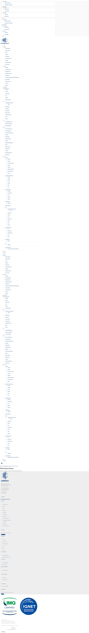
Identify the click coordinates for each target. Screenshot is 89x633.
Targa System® (7, 93)
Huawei (9, 385)
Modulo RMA (6, 16)
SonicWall (9, 202)
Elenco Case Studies (8, 2)
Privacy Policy (13, 627)
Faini (8, 236)
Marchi (4, 156)
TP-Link (9, 381)
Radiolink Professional (8, 152)
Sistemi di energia (8, 247)
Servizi (6, 52)
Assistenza (4, 12)
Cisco (8, 216)
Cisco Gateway (7, 110)
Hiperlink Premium (8, 69)
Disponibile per (4, 586)
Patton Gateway (7, 112)
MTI (8, 228)
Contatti (4, 252)
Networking (5, 295)
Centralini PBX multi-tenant (9, 102)
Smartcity (6, 134)
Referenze (6, 54)
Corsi (4, 459)
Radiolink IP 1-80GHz (8, 73)
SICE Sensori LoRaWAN (8, 123)
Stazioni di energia (8, 81)
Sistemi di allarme (8, 205)
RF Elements (9, 230)
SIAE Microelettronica (11, 377)
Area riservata (5, 7)
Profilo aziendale (7, 48)
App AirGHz (4, 6)
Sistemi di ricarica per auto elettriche (13, 248)
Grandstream (9, 218)
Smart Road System (8, 130)
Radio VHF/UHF (7, 239)
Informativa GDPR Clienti (11, 629)
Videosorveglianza (6, 88)
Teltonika (9, 375)
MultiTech (9, 244)
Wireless (6, 157)
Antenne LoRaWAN (8, 125)
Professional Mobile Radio (9, 142)
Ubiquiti (6, 97)
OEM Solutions (7, 148)
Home (4, 45)
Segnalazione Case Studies (8, 4)
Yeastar (9, 104)
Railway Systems (7, 146)
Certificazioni (7, 56)
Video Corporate (7, 50)
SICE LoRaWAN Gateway (8, 121)
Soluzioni (6, 60)
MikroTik (9, 161)
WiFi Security (7, 154)
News (3, 17)
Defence (6, 140)
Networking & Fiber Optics (9, 175)
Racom (9, 240)
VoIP (4, 101)
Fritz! (8, 395)
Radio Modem (7, 136)
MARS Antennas (10, 232)
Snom (6, 116)
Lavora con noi (7, 64)
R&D (4, 127)
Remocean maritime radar (9, 132)
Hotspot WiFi (7, 75)
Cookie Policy (13, 628)
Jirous (8, 234)
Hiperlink (6, 67)
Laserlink (6, 150)
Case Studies (5, 1)
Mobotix (6, 91)
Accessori (6, 83)
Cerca (2, 463)
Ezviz (6, 95)
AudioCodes (7, 108)
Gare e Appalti (7, 29)
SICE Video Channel (8, 62)
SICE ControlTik (7, 79)
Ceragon (9, 165)
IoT (3, 120)
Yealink (9, 214)
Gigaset (6, 118)
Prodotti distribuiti (5, 466)
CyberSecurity (7, 201)
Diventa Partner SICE (8, 58)
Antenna (6, 85)
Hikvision (6, 89)
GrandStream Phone (8, 114)
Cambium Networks (11, 163)
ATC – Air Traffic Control (8, 128)
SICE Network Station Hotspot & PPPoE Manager (12, 77)
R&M (8, 393)
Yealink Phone (7, 106)
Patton (9, 220)
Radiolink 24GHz (7, 71)
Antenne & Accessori (8, 227)
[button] (1, 462)
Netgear (9, 391)
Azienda (4, 255)
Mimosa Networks (10, 379)
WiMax (6, 144)
